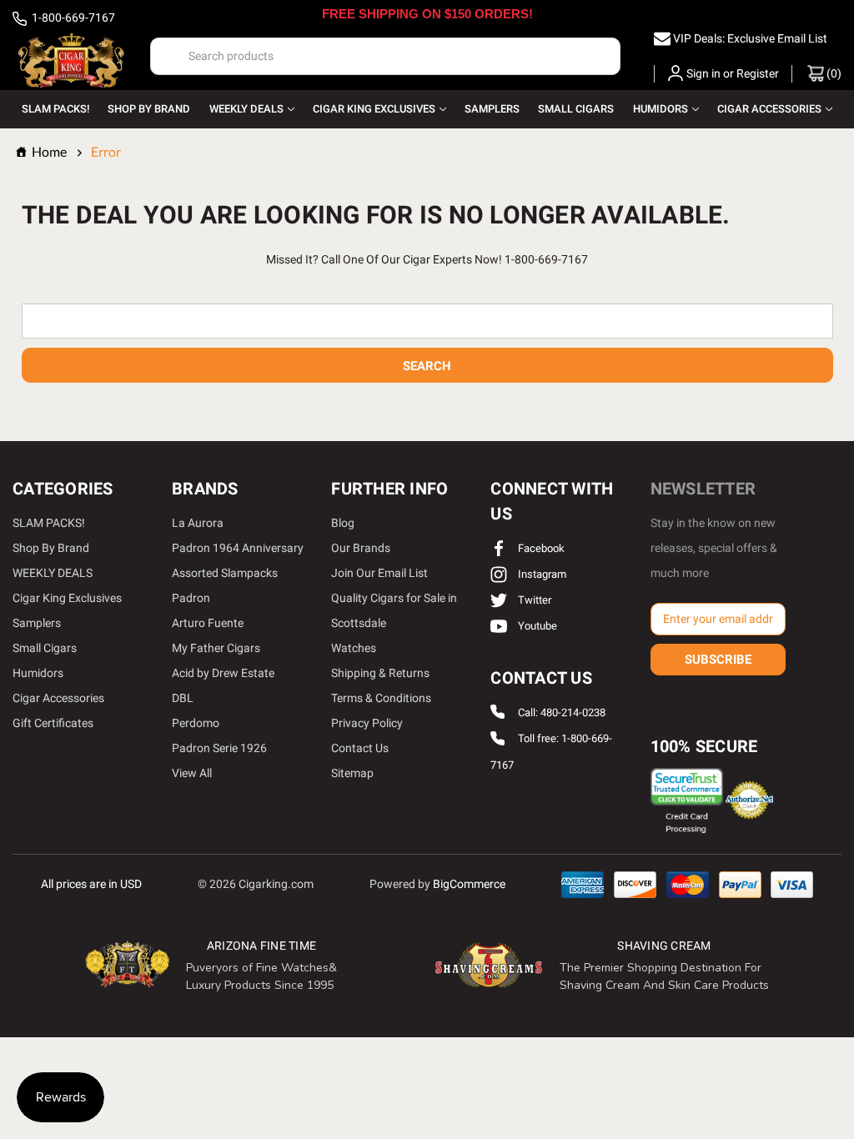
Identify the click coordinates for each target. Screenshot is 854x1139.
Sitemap (352, 773)
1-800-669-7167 (72, 17)
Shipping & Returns (380, 673)
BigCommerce (469, 884)
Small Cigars (576, 109)
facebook (540, 548)
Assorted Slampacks (225, 573)
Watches (353, 648)
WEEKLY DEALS (246, 109)
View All (192, 773)
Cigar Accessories (769, 109)
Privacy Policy (367, 723)
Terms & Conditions (381, 698)
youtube (536, 626)
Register (757, 73)
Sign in (703, 73)
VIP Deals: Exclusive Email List (750, 38)
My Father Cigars (216, 648)
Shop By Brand (149, 109)
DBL (182, 698)
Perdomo (195, 723)
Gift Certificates (53, 723)
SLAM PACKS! (55, 109)
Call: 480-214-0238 (561, 712)
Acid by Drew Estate (223, 673)
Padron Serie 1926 (219, 748)
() (832, 73)
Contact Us (360, 748)
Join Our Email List (379, 573)
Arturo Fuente (208, 623)
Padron (191, 598)
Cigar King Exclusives (374, 109)
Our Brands (360, 547)
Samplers (492, 109)
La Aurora (198, 522)
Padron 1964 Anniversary (238, 547)
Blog (342, 522)
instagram (540, 574)
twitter (533, 600)
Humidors (660, 109)
